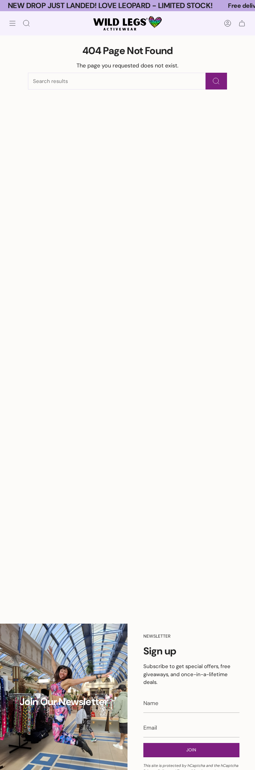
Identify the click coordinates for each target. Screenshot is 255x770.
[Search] (216, 81)
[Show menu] (12, 23)
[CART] (242, 23)
